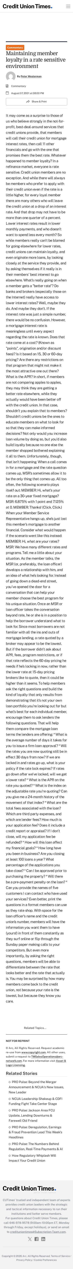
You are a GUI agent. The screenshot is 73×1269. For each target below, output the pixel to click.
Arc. (25, 1256)
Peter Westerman (31, 76)
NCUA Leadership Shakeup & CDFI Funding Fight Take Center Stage (35, 1101)
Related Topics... (35, 1028)
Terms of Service (60, 1256)
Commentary (15, 47)
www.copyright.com (33, 1052)
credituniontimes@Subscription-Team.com (38, 1232)
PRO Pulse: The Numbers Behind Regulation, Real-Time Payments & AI (36, 1146)
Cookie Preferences (45, 1260)
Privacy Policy (24, 1260)
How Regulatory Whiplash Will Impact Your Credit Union (32, 1158)
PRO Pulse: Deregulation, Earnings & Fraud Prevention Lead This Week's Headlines (35, 1132)
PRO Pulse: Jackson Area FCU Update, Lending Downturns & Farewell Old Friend (32, 1115)
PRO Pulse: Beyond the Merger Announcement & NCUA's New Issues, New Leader (36, 1087)
